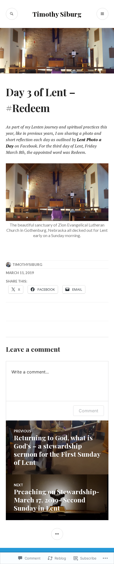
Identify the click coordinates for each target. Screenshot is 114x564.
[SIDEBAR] (57, 534)
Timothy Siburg (57, 14)
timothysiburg (27, 264)
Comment (88, 410)
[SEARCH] (12, 14)
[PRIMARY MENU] (102, 14)
